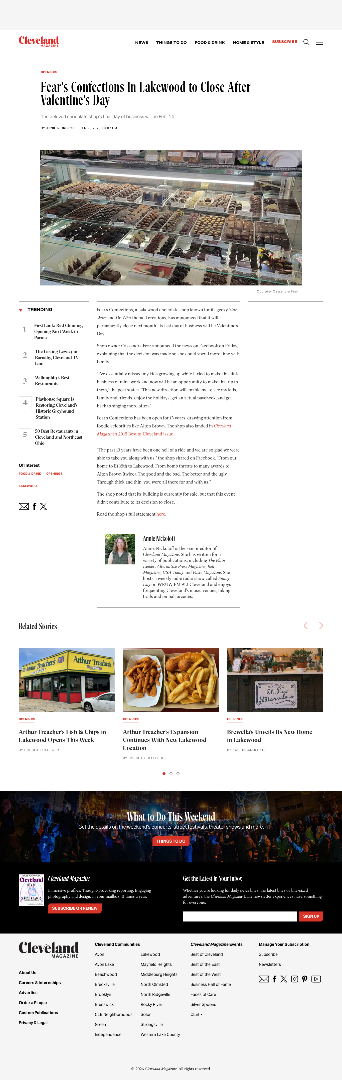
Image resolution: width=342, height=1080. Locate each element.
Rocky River (151, 1004)
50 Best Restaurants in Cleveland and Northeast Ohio (58, 437)
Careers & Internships (40, 982)
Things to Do (171, 42)
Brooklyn (103, 994)
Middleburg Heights (159, 974)
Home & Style (248, 42)
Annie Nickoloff (61, 128)
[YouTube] (316, 979)
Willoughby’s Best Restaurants (52, 381)
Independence (108, 1034)
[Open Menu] (319, 43)
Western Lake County (160, 1034)
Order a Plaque (33, 1002)
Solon (146, 1014)
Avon (99, 954)
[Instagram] (294, 979)
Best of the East (205, 964)
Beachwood (106, 974)
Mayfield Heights (156, 964)
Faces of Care (203, 994)
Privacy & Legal (33, 1022)
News (141, 42)
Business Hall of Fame (211, 984)
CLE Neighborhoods (113, 1014)
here (160, 514)
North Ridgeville (155, 994)
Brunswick (104, 1004)
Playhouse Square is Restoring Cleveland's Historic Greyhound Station (56, 408)
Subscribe (284, 41)
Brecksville (105, 984)
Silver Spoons (203, 1004)
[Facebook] (274, 979)
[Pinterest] (304, 979)
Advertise (28, 992)
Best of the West (206, 974)
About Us (27, 972)
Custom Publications (38, 1012)
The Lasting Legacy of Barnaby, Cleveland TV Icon (57, 358)
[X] (283, 979)
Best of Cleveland (207, 954)
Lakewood (150, 954)
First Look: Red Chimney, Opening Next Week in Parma (58, 332)
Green (100, 1024)
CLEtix (197, 1014)
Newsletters (270, 964)
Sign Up (311, 916)
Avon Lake (104, 964)
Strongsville (152, 1024)
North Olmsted (154, 984)
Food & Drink (210, 42)
